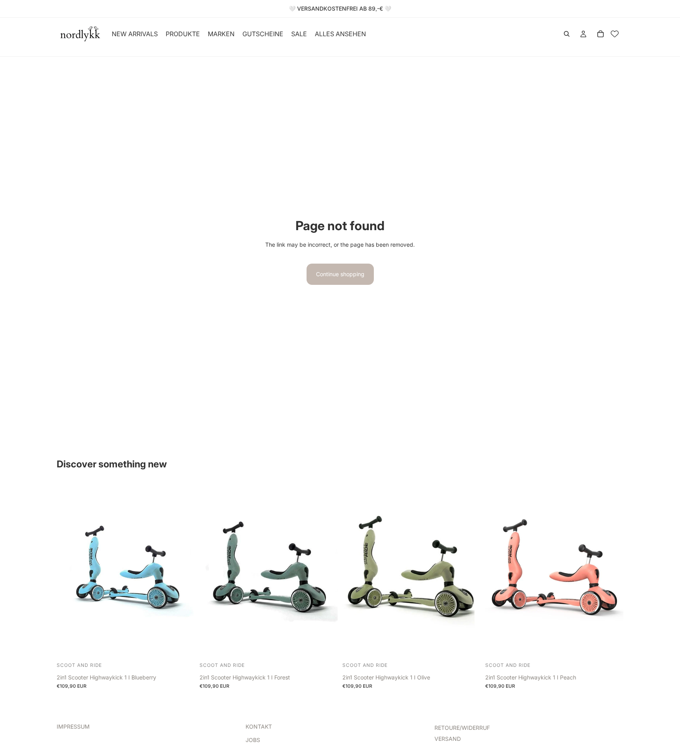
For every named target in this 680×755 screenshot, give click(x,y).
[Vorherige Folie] (68, 571)
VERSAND (447, 738)
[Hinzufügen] (183, 648)
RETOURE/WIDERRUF (462, 727)
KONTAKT (259, 726)
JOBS (253, 740)
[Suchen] (566, 33)
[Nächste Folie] (183, 571)
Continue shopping (340, 274)
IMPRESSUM (73, 726)
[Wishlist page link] (615, 34)
